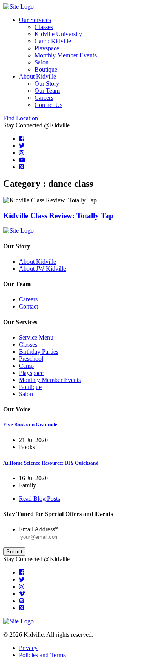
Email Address (38, 529)
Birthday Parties (38, 351)
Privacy (28, 648)
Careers (44, 97)
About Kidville (37, 76)
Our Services (35, 20)
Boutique (46, 69)
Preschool (31, 358)
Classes (44, 27)
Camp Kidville (53, 41)
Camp (26, 365)
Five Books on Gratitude (30, 425)
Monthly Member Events (66, 55)
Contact (28, 306)
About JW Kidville (42, 268)
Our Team (47, 90)
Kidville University (58, 34)
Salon (42, 62)
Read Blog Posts (39, 498)
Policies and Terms (42, 655)
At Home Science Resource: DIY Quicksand (50, 463)
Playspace (47, 48)
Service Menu (36, 337)
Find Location (20, 118)
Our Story (47, 83)
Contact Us (48, 104)
